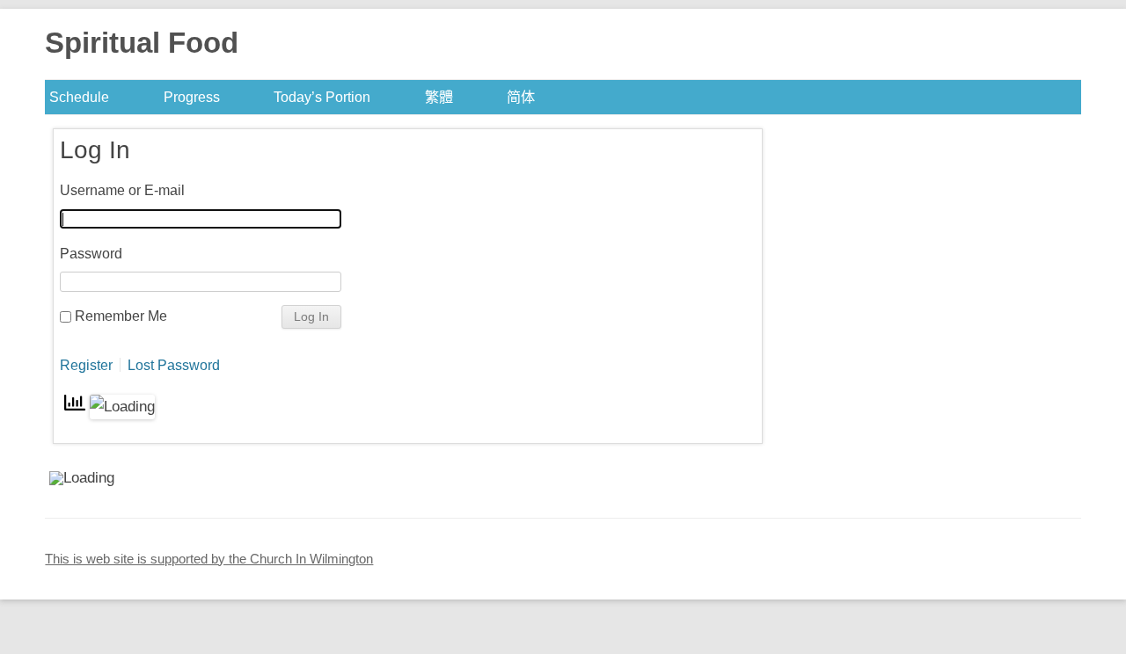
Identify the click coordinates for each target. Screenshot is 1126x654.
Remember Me (121, 315)
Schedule (79, 97)
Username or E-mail (122, 190)
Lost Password (174, 365)
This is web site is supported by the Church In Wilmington (209, 558)
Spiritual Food (141, 42)
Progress (192, 97)
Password (91, 253)
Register (86, 365)
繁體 (439, 97)
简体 (521, 97)
